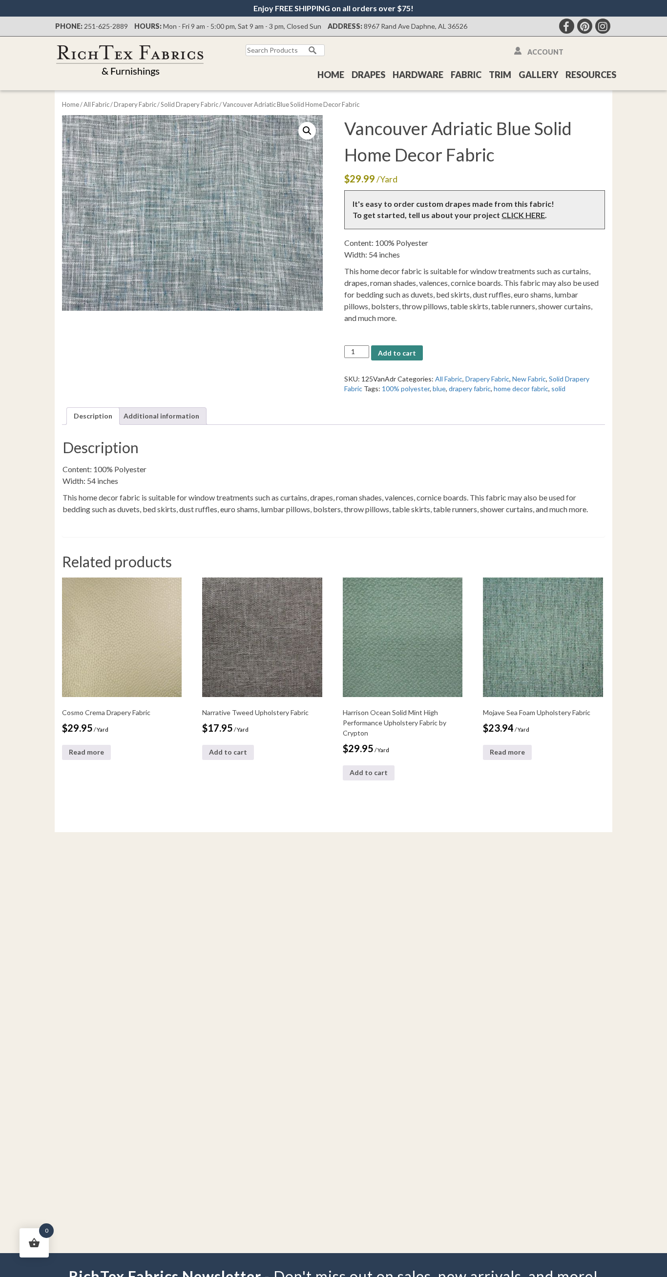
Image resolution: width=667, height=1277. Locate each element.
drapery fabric (470, 388)
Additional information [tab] (161, 416)
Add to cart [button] (228, 752)
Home (330, 74)
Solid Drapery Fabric (189, 104)
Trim (500, 74)
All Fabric (96, 104)
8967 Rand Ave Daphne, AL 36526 (415, 26)
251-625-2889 (106, 26)
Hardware (418, 74)
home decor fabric (521, 388)
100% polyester (406, 388)
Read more (86, 752)
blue (439, 388)
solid (558, 388)
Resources (590, 74)
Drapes (368, 74)
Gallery (538, 74)
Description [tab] (93, 416)
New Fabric (529, 379)
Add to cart (397, 353)
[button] (307, 131)
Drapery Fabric (135, 104)
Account (545, 52)
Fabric (466, 74)
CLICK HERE (523, 214)
